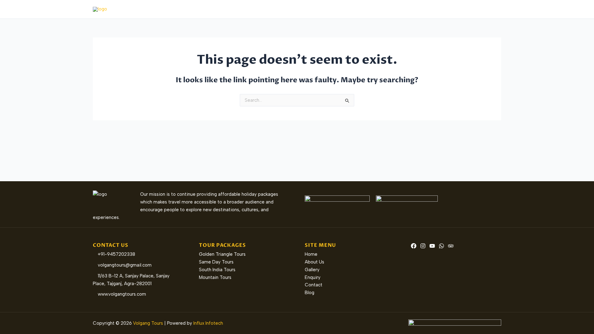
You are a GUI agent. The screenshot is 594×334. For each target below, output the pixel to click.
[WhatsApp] (441, 246)
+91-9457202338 (116, 254)
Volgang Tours (148, 323)
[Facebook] (413, 246)
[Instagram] (423, 246)
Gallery (416, 9)
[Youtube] (432, 246)
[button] (354, 9)
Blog (491, 9)
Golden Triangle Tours (222, 254)
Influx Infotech (208, 323)
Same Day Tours (216, 262)
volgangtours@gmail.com (124, 265)
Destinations (380, 9)
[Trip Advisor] (451, 246)
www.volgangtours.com (121, 294)
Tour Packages (335, 9)
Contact (468, 9)
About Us (300, 9)
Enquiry (441, 9)
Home (274, 9)
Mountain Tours (215, 277)
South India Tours (217, 269)
